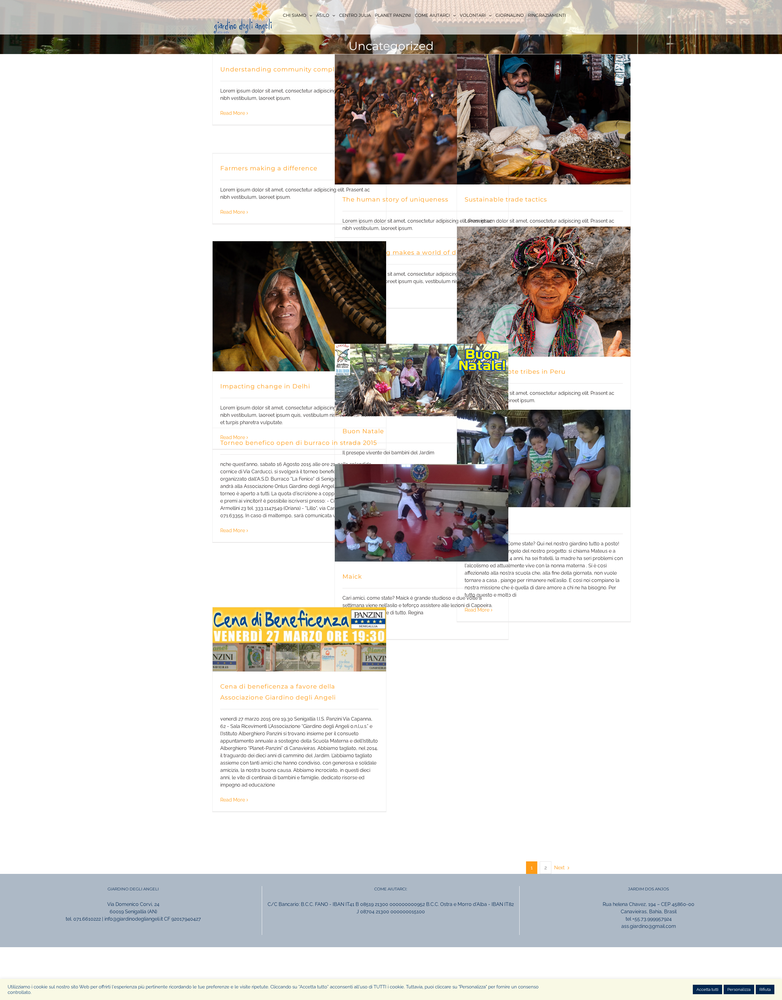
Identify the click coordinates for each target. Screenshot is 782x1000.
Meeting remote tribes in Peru (515, 371)
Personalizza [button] (739, 989)
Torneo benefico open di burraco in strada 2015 (298, 442)
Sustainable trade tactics (506, 199)
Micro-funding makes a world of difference (414, 252)
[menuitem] (297, 15)
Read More (232, 113)
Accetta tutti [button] (707, 989)
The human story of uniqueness (395, 199)
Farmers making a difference (268, 168)
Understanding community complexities (288, 69)
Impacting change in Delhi (265, 386)
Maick (352, 576)
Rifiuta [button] (765, 989)
